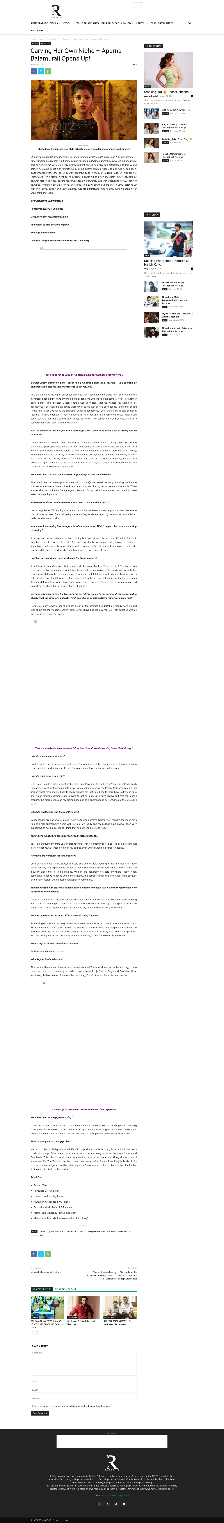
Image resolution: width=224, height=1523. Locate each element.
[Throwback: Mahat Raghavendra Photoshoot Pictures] (151, 301)
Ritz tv (169, 23)
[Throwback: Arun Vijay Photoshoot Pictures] (151, 286)
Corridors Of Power (111, 23)
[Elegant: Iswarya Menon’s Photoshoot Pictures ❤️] (151, 128)
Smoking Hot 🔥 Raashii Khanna (166, 92)
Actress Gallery (153, 46)
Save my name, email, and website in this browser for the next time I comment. (73, 1406)
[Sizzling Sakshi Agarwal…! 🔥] (151, 113)
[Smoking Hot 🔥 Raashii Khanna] (168, 70)
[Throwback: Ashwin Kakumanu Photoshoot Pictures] (151, 332)
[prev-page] (32, 1333)
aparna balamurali (55, 1231)
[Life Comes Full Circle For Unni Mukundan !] (83, 1307)
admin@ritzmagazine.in (118, 1495)
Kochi (42, 1235)
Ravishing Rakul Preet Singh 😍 (177, 139)
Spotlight (43, 23)
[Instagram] (108, 1504)
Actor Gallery (152, 215)
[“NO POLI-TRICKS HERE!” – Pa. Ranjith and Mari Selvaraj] (120, 1307)
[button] (189, 23)
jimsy (34, 1235)
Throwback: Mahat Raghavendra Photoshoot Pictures (175, 300)
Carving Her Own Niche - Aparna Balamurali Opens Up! (109, 1231)
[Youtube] (124, 1504)
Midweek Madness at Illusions (46, 1272)
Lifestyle (141, 23)
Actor (147, 256)
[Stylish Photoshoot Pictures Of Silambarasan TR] (151, 317)
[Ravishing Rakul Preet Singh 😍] (151, 143)
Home (34, 23)
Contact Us (37, 30)
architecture (71, 1231)
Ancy (146, 269)
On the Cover (54, 39)
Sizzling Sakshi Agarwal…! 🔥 (176, 110)
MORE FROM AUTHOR (65, 1289)
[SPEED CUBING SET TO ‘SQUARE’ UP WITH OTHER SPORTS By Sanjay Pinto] (47, 1307)
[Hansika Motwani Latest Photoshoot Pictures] (151, 157)
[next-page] (37, 1333)
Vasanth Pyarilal (151, 96)
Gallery (127, 23)
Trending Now (91, 23)
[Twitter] (41, 71)
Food (153, 23)
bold (81, 1231)
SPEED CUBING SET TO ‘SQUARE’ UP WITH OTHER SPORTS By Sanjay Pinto (47, 1324)
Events (66, 23)
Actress (42, 1231)
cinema (161, 23)
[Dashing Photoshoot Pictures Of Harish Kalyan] (168, 239)
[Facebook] (34, 71)
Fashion (54, 23)
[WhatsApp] (48, 71)
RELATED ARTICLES (42, 1289)
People (79, 23)
